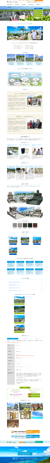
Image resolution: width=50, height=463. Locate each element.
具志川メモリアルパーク (19, 313)
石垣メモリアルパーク (19, 332)
